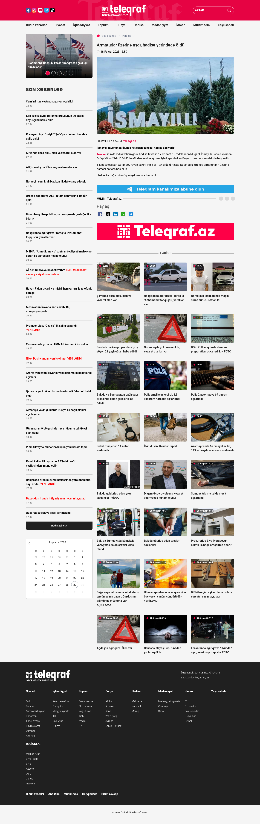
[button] (47, 73)
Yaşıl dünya (85, 711)
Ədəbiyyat (163, 706)
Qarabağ (31, 730)
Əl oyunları (190, 716)
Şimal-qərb (32, 758)
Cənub (29, 778)
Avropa (109, 721)
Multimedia (201, 25)
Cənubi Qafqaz (113, 726)
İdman (180, 25)
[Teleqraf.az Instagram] (34, 10)
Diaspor (30, 706)
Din (80, 726)
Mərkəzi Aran (33, 753)
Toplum (103, 25)
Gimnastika (191, 706)
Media (82, 721)
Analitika (31, 735)
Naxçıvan (31, 783)
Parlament (31, 716)
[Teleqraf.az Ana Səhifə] (124, 10)
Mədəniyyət (160, 25)
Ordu (28, 701)
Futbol (188, 721)
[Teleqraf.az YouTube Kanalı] (165, 231)
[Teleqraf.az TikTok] (52, 10)
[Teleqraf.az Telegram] (46, 10)
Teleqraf (101, 154)
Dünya (121, 25)
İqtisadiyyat (81, 25)
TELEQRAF (129, 141)
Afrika (108, 701)
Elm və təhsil (85, 706)
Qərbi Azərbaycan (35, 711)
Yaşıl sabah (226, 25)
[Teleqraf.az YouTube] (40, 10)
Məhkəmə (137, 701)
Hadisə (139, 25)
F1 (186, 701)
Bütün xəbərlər (36, 25)
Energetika (58, 706)
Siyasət (60, 25)
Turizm (56, 726)
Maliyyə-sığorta (61, 711)
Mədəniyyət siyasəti (169, 701)
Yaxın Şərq (111, 716)
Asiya (108, 711)
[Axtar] (229, 10)
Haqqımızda (89, 794)
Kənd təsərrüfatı (61, 701)
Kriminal (136, 706)
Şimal (29, 763)
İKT (54, 716)
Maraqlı (136, 711)
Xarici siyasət (33, 721)
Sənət (161, 711)
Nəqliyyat (58, 721)
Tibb (81, 716)
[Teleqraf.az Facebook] (28, 10)
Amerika (109, 706)
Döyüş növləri (192, 711)
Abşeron (30, 768)
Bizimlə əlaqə (109, 794)
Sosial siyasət (86, 701)
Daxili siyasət (33, 726)
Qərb (28, 773)
